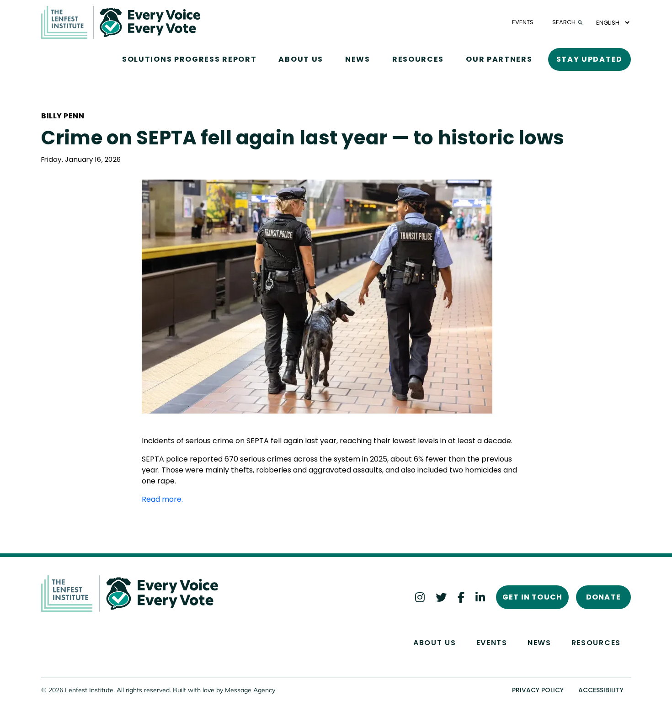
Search (564, 22)
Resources (418, 59)
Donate (603, 597)
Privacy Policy (538, 690)
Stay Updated (589, 59)
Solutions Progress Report (189, 59)
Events (491, 642)
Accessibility (601, 690)
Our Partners (499, 59)
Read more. (162, 499)
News (357, 59)
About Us (300, 59)
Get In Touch (532, 597)
